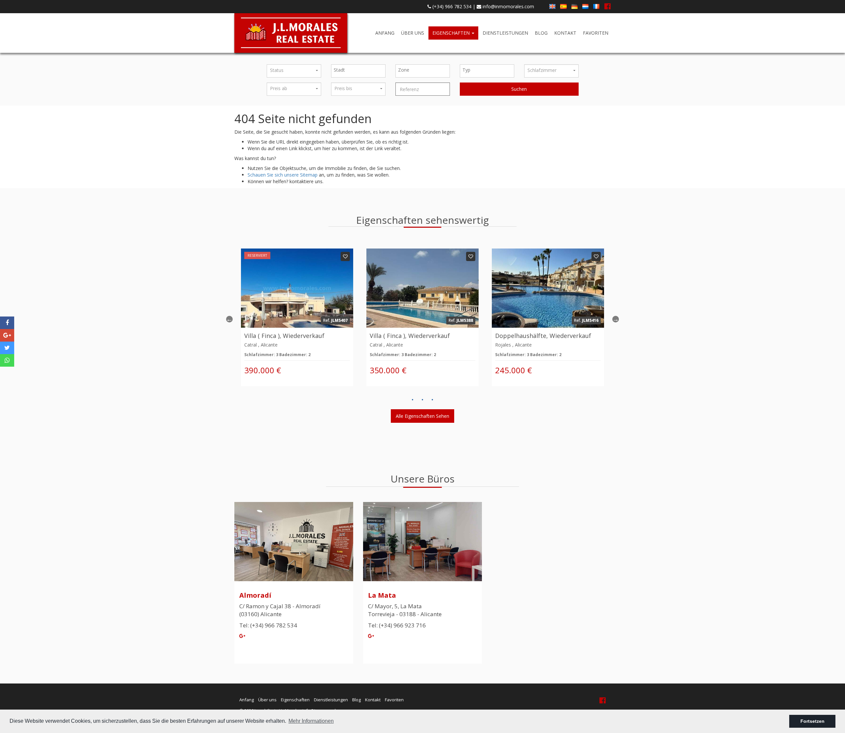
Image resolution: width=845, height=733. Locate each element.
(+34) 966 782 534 (451, 6)
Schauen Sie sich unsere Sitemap (283, 175)
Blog (541, 33)
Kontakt (565, 33)
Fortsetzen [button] (812, 721)
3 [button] (432, 399)
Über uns (412, 33)
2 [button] (422, 399)
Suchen (519, 89)
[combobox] (358, 71)
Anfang (384, 33)
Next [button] (615, 319)
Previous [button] (229, 319)
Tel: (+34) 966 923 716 (397, 625)
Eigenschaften (451, 33)
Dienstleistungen (505, 33)
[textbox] (360, 70)
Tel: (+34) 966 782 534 (268, 625)
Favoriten (595, 33)
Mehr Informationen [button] (311, 721)
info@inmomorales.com (507, 6)
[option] (297, 317)
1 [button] (412, 399)
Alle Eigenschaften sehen (422, 416)
